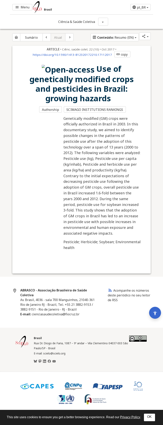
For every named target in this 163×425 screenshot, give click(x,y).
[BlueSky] (35, 361)
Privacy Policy (130, 417)
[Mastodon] (40, 361)
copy (122, 54)
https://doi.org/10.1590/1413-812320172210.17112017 (72, 55)
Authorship (50, 109)
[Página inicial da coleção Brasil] (22, 347)
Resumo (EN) (113, 37)
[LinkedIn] (44, 361)
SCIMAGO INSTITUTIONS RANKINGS (94, 109)
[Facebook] (49, 361)
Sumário (31, 37)
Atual (58, 37)
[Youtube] (54, 361)
